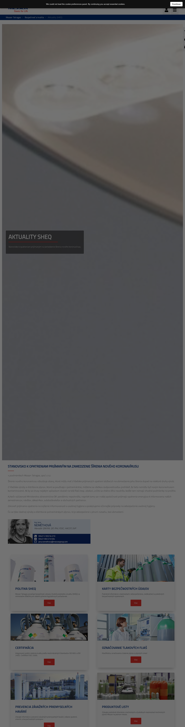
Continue (176, 4)
